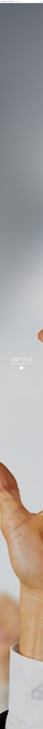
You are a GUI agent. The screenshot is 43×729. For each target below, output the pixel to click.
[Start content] (21, 368)
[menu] (41, 1)
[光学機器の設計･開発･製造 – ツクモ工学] (20, 1)
